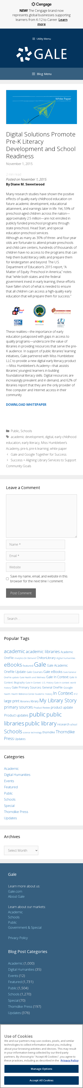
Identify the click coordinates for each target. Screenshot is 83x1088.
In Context (63, 693)
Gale (40, 664)
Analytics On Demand (25, 658)
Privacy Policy (18, 937)
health (7, 693)
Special (9, 805)
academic (14, 651)
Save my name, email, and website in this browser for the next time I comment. (38, 578)
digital (49, 437)
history (48, 693)
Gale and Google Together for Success (38, 454)
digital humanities (65, 658)
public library (40, 723)
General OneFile (52, 687)
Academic (11, 768)
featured (28, 665)
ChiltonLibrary (46, 658)
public (37, 714)
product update (62, 707)
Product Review (42, 707)
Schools (26, 431)
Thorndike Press (16, 811)
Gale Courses (35, 672)
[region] (41, 1056)
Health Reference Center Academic (28, 694)
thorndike (49, 732)
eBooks (13, 664)
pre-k (24, 448)
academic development (27, 437)
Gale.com (15, 891)
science (26, 732)
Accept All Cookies (41, 1080)
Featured (11, 787)
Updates (20, 739)
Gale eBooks (52, 671)
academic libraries (43, 651)
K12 (76, 693)
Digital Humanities (17, 774)
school (73, 724)
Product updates (16, 715)
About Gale (16, 896)
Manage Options (41, 1069)
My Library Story (58, 700)
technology (36, 732)
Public (15, 431)
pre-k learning (39, 448)
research (63, 724)
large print (11, 700)
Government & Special (25, 927)
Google (68, 687)
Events (9, 781)
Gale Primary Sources (26, 687)
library (34, 701)
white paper (58, 448)
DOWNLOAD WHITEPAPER (26, 404)
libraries (25, 701)
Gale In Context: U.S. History (39, 682)
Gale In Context (57, 677)
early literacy (30, 442)
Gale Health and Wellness (32, 677)
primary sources (18, 707)
